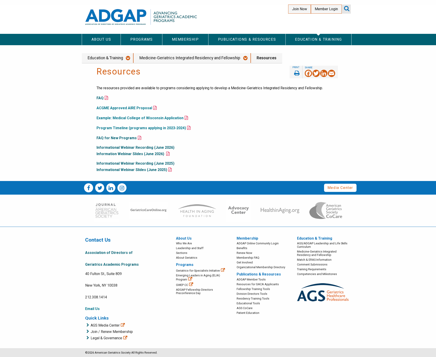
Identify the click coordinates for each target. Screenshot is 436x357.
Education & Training (105, 58)
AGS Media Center (105, 325)
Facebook (88, 187)
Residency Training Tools (253, 298)
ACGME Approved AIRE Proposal (124, 108)
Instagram (121, 187)
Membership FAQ (248, 257)
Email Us (92, 309)
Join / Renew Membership (112, 332)
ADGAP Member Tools (251, 279)
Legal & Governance (106, 338)
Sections (181, 253)
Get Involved (245, 262)
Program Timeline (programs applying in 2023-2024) (141, 128)
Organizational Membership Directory (261, 267)
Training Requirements (311, 269)
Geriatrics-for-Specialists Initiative (198, 270)
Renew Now (244, 253)
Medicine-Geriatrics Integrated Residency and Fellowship (189, 58)
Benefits (242, 248)
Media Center (340, 188)
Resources (266, 58)
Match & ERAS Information (314, 259)
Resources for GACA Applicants (258, 284)
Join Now (299, 9)
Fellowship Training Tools (253, 289)
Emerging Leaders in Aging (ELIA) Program (198, 277)
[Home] (142, 17)
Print (295, 72)
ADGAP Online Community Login (258, 243)
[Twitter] (316, 73)
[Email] (331, 73)
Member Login (326, 9)
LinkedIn (110, 187)
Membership (247, 238)
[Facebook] (308, 73)
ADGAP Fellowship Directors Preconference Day (194, 291)
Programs (184, 265)
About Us (184, 238)
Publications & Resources (259, 274)
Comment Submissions (312, 264)
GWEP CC (182, 285)
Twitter (99, 187)
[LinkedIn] (323, 73)
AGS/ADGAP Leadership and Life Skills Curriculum (322, 245)
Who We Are (184, 243)
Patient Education (248, 313)
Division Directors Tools (252, 293)
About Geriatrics (186, 257)
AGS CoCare (245, 308)
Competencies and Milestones (317, 274)
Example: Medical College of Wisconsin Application (140, 118)
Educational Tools (248, 303)
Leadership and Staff (189, 248)
